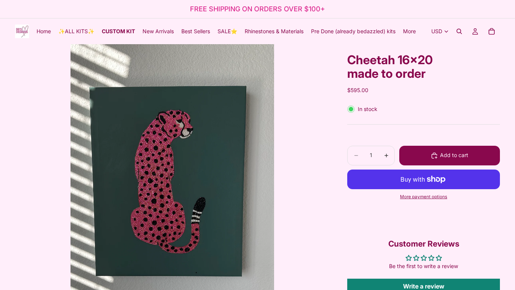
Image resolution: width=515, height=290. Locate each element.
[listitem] (409, 31)
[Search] (459, 31)
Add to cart (454, 155)
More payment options (423, 196)
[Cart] (491, 31)
